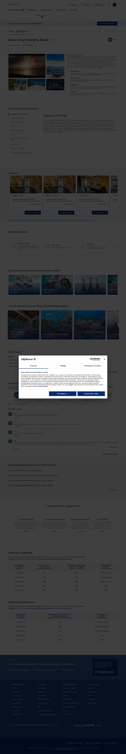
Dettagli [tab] (63, 366)
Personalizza (61, 394)
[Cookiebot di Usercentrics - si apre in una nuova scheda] (91, 359)
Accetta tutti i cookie (91, 394)
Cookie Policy (43, 386)
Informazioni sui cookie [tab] (92, 366)
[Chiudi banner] (104, 359)
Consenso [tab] (33, 366)
